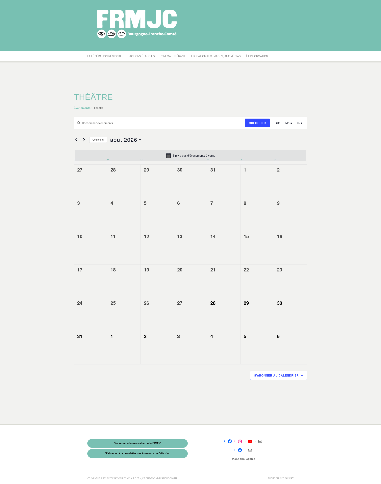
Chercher (257, 123)
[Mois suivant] (84, 139)
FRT (291, 478)
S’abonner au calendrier (276, 375)
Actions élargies (142, 56)
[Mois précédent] (76, 139)
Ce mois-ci (98, 139)
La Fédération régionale (105, 56)
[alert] (190, 155)
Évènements (82, 107)
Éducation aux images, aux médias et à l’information (229, 56)
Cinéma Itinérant (173, 56)
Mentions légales (243, 458)
